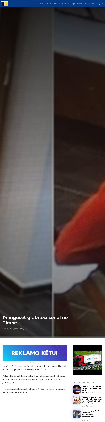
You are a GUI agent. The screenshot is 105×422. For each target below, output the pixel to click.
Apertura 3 (86, 419)
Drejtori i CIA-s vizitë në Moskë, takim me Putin (91, 388)
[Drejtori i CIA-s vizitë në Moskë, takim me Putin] (77, 389)
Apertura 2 (86, 405)
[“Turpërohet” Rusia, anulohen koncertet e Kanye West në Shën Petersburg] (77, 400)
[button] (99, 4)
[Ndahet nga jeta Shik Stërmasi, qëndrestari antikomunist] (77, 414)
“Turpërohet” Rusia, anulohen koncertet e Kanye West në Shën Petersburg (92, 400)
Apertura (85, 392)
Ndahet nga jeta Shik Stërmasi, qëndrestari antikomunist (92, 414)
